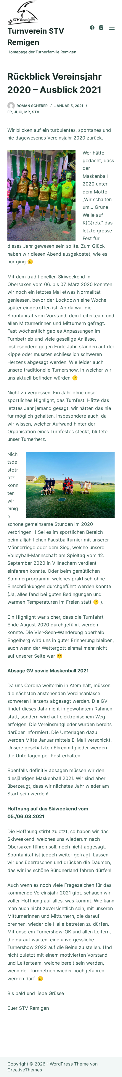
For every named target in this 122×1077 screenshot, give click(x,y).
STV (35, 112)
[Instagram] (101, 27)
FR (9, 112)
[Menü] (112, 27)
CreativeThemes (24, 1070)
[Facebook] (92, 27)
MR (27, 112)
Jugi (18, 112)
